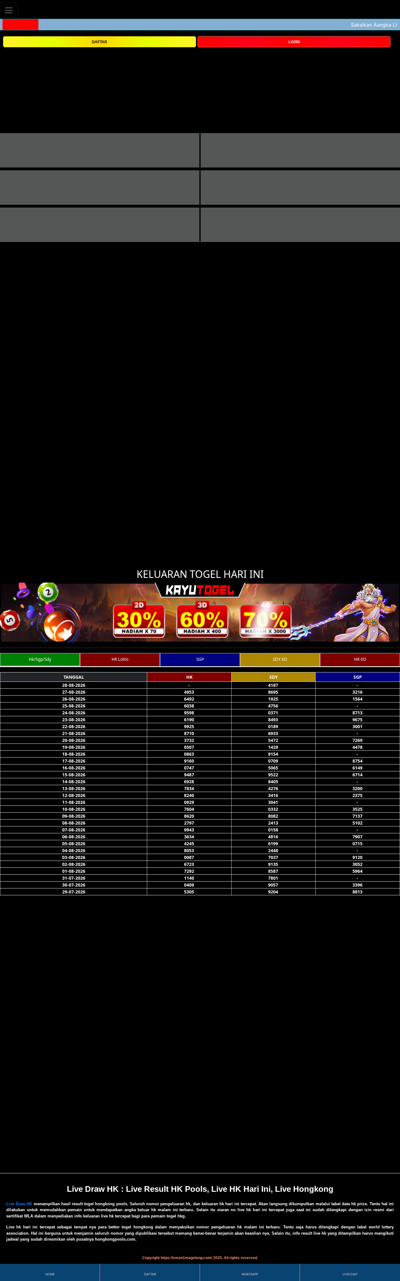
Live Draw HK (19, 1203)
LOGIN (294, 42)
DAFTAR (99, 42)
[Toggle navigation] (9, 10)
